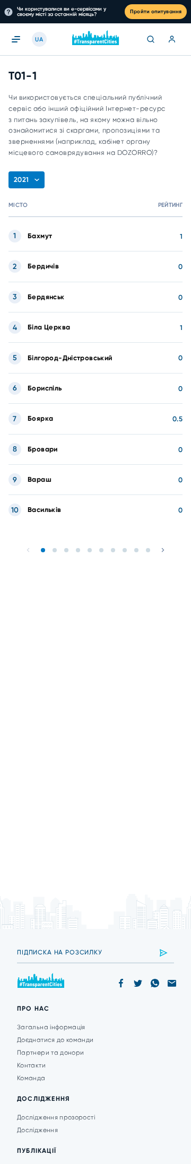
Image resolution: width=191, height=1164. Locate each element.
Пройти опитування (155, 11)
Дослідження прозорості (56, 1117)
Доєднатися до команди (55, 1040)
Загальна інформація (51, 1027)
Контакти (31, 1065)
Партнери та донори (50, 1052)
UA (39, 39)
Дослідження (37, 1130)
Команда (31, 1078)
